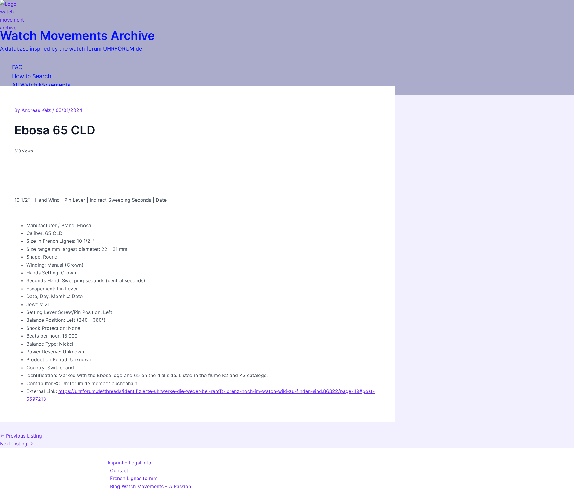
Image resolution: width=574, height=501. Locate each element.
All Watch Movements (41, 85)
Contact (119, 470)
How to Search (31, 76)
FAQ (17, 67)
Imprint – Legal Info (129, 463)
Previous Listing (21, 436)
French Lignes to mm (134, 478)
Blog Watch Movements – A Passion (150, 486)
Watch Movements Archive (77, 35)
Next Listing (16, 444)
